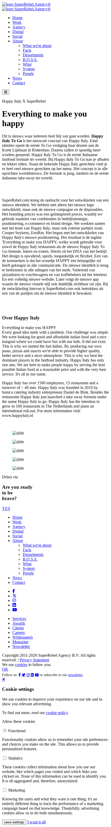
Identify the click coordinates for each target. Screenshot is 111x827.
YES (6, 508)
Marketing (16, 790)
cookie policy (57, 712)
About (17, 41)
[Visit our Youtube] (14, 610)
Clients (18, 628)
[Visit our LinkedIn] (14, 605)
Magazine (20, 642)
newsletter (75, 675)
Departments (33, 55)
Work (16, 22)
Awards (18, 623)
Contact (18, 83)
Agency (18, 27)
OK (5, 669)
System (29, 69)
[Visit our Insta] (14, 600)
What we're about (37, 45)
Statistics (15, 758)
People (28, 73)
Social (17, 36)
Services (19, 618)
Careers (18, 632)
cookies (21, 664)
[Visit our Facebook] (13, 591)
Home (17, 18)
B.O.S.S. (30, 59)
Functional (17, 731)
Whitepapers (22, 637)
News (17, 78)
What (27, 64)
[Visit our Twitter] (14, 596)
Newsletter (21, 646)
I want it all (36, 822)
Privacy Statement (34, 660)
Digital (17, 31)
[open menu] (5, 92)
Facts (27, 50)
